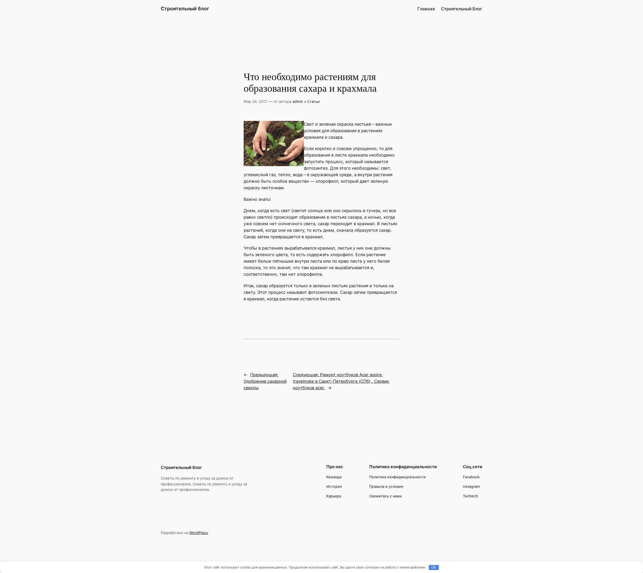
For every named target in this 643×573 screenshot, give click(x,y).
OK (433, 567)
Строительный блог (185, 9)
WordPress (198, 533)
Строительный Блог (461, 8)
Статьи (313, 101)
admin (298, 101)
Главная (426, 8)
